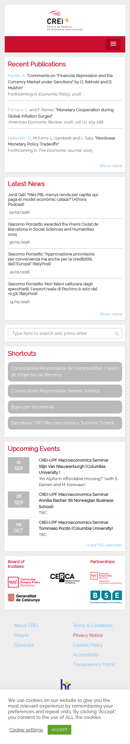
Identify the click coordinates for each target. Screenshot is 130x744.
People (21, 635)
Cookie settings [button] (26, 729)
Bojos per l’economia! (33, 406)
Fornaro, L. (18, 109)
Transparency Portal (94, 664)
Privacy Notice (88, 635)
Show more (111, 165)
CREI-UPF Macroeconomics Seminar (74, 460)
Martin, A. (16, 75)
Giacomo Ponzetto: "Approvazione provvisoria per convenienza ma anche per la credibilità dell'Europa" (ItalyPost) (51, 259)
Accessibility (86, 654)
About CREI (26, 625)
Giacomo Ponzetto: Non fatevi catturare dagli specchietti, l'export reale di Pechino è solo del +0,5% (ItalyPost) (53, 289)
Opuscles (24, 645)
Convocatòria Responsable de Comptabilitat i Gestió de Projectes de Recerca (65, 371)
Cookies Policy (88, 645)
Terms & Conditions (93, 625)
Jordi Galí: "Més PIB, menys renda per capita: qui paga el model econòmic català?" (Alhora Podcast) (53, 199)
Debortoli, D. (19, 138)
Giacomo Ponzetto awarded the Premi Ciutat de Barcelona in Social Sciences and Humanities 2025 (53, 229)
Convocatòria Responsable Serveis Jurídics (55, 390)
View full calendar (104, 545)
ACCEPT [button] (59, 729)
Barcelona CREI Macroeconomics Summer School (62, 422)
